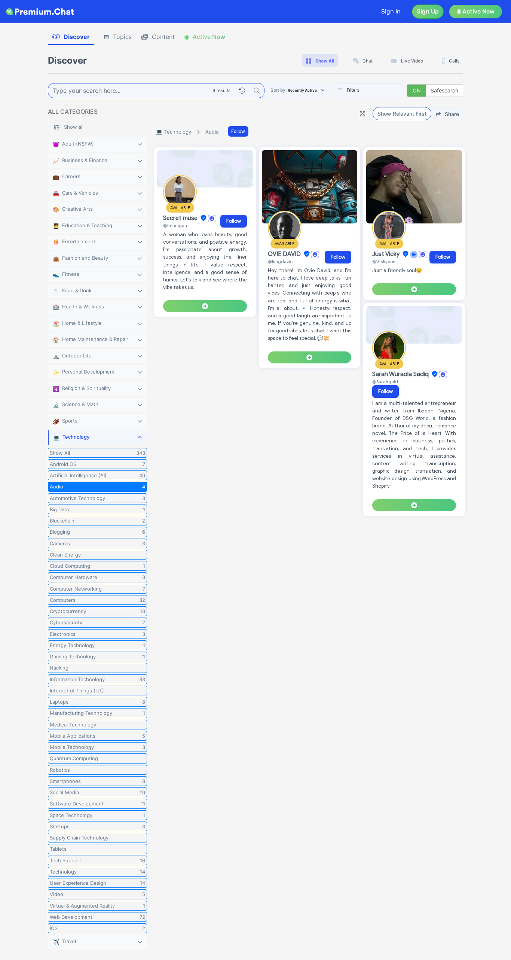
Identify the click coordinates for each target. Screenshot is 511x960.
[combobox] (369, 90)
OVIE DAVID (285, 254)
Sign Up (428, 11)
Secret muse (181, 218)
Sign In (391, 11)
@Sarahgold (385, 381)
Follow (238, 131)
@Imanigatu (176, 225)
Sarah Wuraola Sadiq (401, 374)
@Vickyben (383, 261)
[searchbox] (380, 90)
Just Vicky (386, 254)
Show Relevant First (401, 113)
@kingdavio (280, 261)
